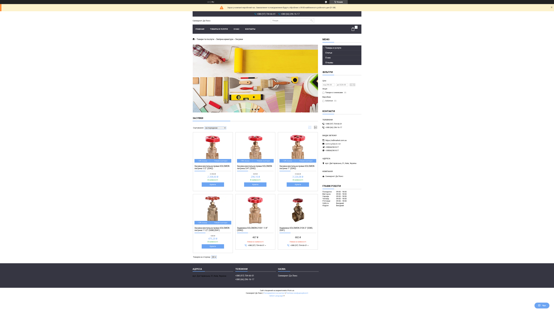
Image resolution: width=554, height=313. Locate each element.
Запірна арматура (224, 39)
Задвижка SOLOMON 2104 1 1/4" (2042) (252, 229)
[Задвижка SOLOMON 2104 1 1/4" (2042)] (255, 210)
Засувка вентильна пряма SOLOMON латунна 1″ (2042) (296, 167)
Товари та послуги (205, 39)
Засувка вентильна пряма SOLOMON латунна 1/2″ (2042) (211, 167)
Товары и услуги (219, 29)
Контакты (250, 29)
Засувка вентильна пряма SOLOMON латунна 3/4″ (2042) (254, 167)
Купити (213, 184)
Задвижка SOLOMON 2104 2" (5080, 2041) (296, 229)
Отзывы (329, 62)
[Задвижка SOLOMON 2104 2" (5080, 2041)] (297, 210)
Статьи (328, 53)
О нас (236, 29)
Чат (544, 305)
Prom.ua (291, 290)
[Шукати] (311, 20)
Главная (199, 29)
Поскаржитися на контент (274, 293)
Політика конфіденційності (297, 293)
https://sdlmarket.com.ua (336, 140)
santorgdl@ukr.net (333, 144)
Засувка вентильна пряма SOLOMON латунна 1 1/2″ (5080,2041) (211, 229)
